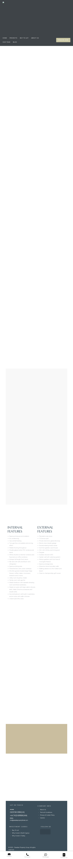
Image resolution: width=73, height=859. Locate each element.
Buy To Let (24, 38)
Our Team (6, 42)
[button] (63, 40)
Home (5, 38)
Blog (15, 42)
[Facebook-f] (42, 831)
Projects (13, 38)
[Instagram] (48, 831)
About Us (35, 38)
